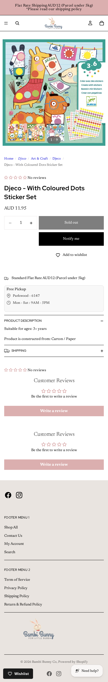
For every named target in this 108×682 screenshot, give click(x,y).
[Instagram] (59, 674)
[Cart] (101, 23)
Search (9, 552)
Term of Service (17, 580)
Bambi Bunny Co (44, 662)
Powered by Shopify (73, 662)
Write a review (54, 411)
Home (8, 158)
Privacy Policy (16, 588)
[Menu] (6, 23)
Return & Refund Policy (23, 605)
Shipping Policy (16, 596)
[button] (15, 178)
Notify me (71, 239)
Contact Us (13, 536)
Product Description (23, 321)
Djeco (22, 158)
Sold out (71, 223)
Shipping (19, 351)
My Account (14, 544)
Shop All (11, 527)
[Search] (17, 23)
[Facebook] (49, 674)
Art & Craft (39, 158)
